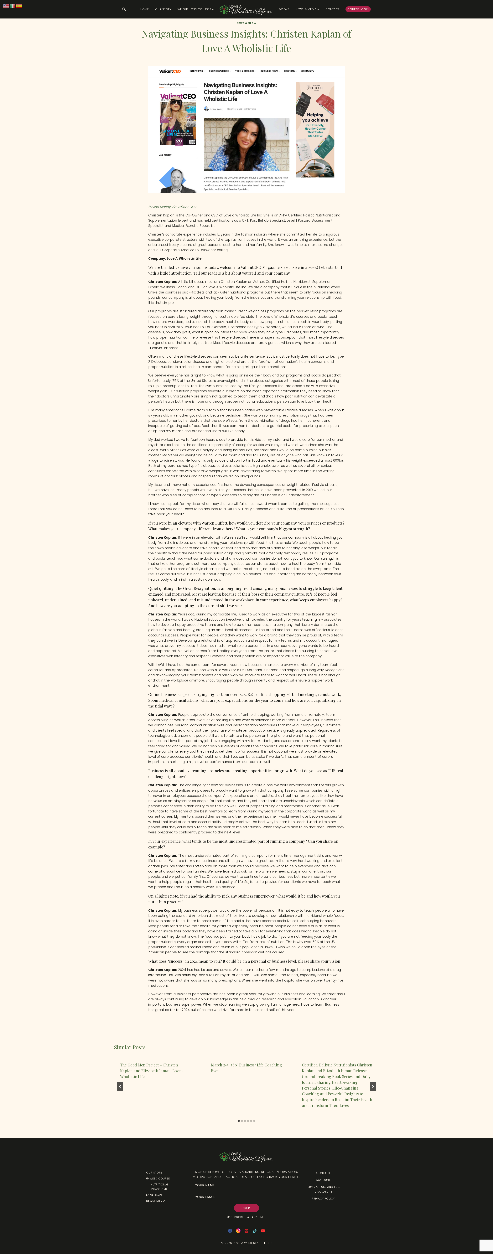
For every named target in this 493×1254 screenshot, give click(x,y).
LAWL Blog (154, 1195)
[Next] (373, 1086)
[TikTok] (255, 1231)
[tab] (239, 1121)
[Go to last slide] (120, 1086)
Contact (332, 9)
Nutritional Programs (160, 1187)
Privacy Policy (323, 1198)
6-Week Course (158, 1178)
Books (284, 9)
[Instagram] (238, 1231)
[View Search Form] (124, 9)
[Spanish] (19, 5)
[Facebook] (230, 1231)
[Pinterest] (246, 1231)
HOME (144, 9)
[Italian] (12, 5)
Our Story (163, 9)
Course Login (358, 9)
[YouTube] (263, 1231)
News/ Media (155, 1201)
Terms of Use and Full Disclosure (323, 1189)
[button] (246, 1208)
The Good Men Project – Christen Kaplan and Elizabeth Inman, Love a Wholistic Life (152, 1070)
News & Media (246, 23)
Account (323, 1180)
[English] (6, 5)
